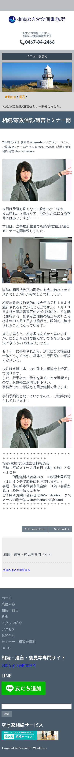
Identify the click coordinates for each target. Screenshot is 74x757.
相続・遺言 (10, 610)
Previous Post (36, 528)
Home (12, 97)
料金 (5, 616)
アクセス (8, 629)
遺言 (22, 97)
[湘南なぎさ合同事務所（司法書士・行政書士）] (37, 21)
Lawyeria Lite (10, 748)
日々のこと (41, 146)
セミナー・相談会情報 (19, 641)
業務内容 (8, 604)
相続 (5, 151)
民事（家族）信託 (60, 146)
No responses (25, 151)
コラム (64, 142)
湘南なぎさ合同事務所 (16, 569)
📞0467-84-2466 (37, 42)
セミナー (16, 146)
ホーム (7, 598)
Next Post (60, 528)
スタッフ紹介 (12, 623)
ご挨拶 (6, 146)
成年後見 (28, 146)
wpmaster (37, 142)
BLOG (6, 648)
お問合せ (8, 635)
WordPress (40, 748)
